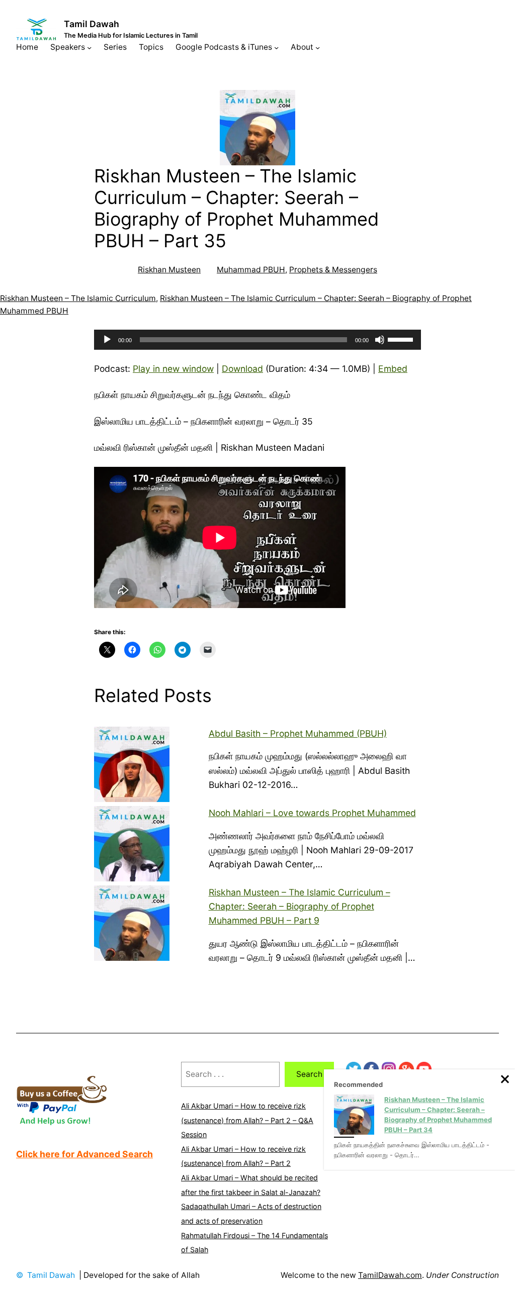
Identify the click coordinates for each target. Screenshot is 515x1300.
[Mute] (380, 340)
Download (242, 368)
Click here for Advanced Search (84, 1154)
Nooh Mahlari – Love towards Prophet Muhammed (312, 813)
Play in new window (173, 368)
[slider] (402, 339)
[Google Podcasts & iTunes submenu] (276, 47)
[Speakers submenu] (89, 47)
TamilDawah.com (390, 1275)
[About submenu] (317, 47)
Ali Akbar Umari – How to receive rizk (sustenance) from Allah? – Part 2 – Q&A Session (247, 1120)
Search (309, 1074)
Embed (392, 368)
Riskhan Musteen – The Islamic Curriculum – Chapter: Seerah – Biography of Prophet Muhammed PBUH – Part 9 (299, 906)
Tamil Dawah (91, 24)
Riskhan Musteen (169, 269)
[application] (257, 340)
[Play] (107, 340)
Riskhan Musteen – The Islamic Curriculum (78, 298)
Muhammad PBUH (251, 269)
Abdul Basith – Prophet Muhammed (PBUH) (298, 733)
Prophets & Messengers (333, 269)
